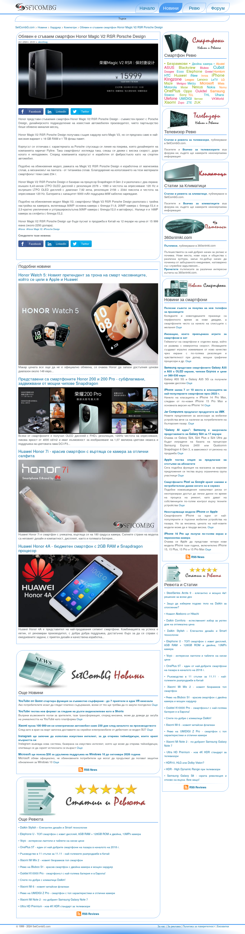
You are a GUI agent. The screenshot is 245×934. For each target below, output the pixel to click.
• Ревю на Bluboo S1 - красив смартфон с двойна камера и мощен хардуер (65, 867)
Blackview (187, 67)
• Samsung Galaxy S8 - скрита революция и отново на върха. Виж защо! (195, 777)
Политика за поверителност (199, 926)
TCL (190, 95)
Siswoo (169, 95)
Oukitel (201, 90)
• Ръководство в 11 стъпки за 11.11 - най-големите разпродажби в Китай (63, 853)
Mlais (221, 83)
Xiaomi (170, 102)
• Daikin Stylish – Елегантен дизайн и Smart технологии (52, 827)
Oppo (188, 90)
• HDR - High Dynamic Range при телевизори (192, 769)
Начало (147, 8)
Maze (168, 82)
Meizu (192, 83)
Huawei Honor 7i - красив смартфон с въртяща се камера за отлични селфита (83, 453)
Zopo (181, 102)
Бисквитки (223, 926)
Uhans (219, 94)
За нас (161, 926)
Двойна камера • (203, 64)
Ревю (194, 8)
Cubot (218, 67)
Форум (218, 8)
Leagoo (189, 79)
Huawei (180, 75)
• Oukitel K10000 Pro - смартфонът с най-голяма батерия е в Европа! (61, 873)
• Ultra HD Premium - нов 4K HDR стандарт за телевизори (54, 906)
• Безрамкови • (177, 63)
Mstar (184, 87)
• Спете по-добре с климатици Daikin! (41, 880)
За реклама (174, 926)
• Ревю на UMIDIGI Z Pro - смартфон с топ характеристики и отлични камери (66, 893)
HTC (167, 75)
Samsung (217, 90)
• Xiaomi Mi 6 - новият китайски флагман (43, 886)
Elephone (194, 71)
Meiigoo (181, 83)
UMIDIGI (185, 98)
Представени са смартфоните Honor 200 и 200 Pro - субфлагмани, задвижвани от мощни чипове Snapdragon (81, 381)
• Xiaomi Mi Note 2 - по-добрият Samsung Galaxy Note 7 (53, 899)
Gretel (209, 71)
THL (207, 95)
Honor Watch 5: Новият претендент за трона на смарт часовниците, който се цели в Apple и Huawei (82, 277)
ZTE (189, 102)
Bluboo (204, 68)
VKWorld (218, 98)
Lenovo (202, 79)
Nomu (223, 87)
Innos (204, 75)
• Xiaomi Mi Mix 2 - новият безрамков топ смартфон (50, 860)
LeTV (214, 79)
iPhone (218, 75)
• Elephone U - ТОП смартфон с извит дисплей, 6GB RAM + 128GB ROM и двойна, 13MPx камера (79, 834)
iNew (194, 75)
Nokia (211, 86)
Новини (171, 8)
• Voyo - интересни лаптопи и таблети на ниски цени (51, 840)
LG (223, 79)
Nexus (197, 86)
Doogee (169, 71)
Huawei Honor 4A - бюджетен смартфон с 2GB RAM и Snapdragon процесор (80, 548)
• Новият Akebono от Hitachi (181, 614)
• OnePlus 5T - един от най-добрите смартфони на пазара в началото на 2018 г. (68, 847)
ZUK (197, 102)
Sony (183, 95)
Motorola (170, 86)
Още (155, 705)
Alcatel (220, 64)
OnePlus (172, 90)
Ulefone (170, 98)
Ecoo (180, 71)
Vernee (198, 99)
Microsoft (207, 82)
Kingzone (173, 79)
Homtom (219, 71)
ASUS (169, 67)
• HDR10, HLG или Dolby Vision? (184, 762)
